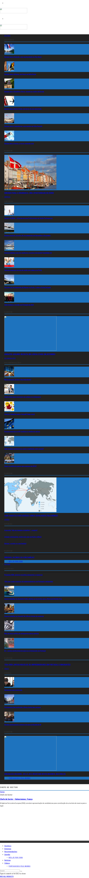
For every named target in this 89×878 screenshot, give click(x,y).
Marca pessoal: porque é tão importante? (17, 379)
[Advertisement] (44, 825)
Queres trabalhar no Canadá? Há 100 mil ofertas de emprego (24, 616)
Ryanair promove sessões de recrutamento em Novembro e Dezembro (27, 235)
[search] (21, 871)
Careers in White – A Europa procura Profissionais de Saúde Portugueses (28, 218)
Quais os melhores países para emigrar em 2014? (20, 466)
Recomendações (10, 358)
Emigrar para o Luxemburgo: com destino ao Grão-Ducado (23, 126)
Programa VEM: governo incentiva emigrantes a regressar (23, 575)
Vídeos (6, 669)
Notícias (7, 564)
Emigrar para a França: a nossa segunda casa (19, 143)
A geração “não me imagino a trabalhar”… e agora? (20, 530)
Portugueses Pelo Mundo (19, 778)
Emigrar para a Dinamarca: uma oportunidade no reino (29, 193)
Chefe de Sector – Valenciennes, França (16, 799)
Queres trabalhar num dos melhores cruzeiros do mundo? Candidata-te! (28, 253)
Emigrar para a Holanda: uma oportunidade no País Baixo (23, 57)
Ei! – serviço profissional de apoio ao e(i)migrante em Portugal (25, 651)
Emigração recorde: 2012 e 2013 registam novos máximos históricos (35, 774)
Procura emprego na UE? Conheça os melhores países (22, 431)
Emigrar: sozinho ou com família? (15, 543)
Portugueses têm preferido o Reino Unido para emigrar (22, 707)
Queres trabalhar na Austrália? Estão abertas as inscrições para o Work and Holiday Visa (33, 599)
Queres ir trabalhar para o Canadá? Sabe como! (19, 414)
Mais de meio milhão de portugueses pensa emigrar (21, 633)
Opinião (6, 520)
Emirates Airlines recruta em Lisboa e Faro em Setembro (29, 354)
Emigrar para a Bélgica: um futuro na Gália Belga (20, 74)
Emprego (7, 197)
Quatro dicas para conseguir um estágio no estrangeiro (22, 397)
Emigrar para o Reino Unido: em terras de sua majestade (22, 109)
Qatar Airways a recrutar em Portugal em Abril (19, 305)
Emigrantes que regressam (13, 690)
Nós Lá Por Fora (16, 561)
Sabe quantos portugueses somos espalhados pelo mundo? (24, 449)
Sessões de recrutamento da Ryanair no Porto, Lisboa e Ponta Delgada (27, 287)
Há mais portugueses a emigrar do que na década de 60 (22, 724)
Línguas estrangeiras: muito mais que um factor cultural (22, 537)
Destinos (7, 36)
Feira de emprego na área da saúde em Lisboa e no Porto (23, 270)
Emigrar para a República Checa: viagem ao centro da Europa (24, 91)
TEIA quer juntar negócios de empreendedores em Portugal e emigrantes (28, 581)
